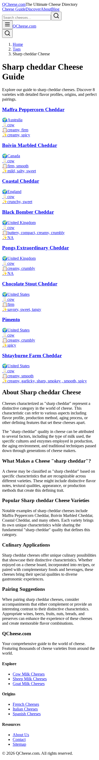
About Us (21, 734)
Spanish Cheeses (27, 714)
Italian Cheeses (25, 709)
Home (18, 44)
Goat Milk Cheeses (29, 683)
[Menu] (7, 24)
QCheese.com (14, 4)
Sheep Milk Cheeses (30, 679)
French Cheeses (26, 704)
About (46, 9)
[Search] (7, 33)
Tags (17, 49)
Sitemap (19, 744)
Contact (19, 739)
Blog (55, 9)
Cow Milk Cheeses (29, 674)
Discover (33, 9)
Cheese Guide (14, 9)
